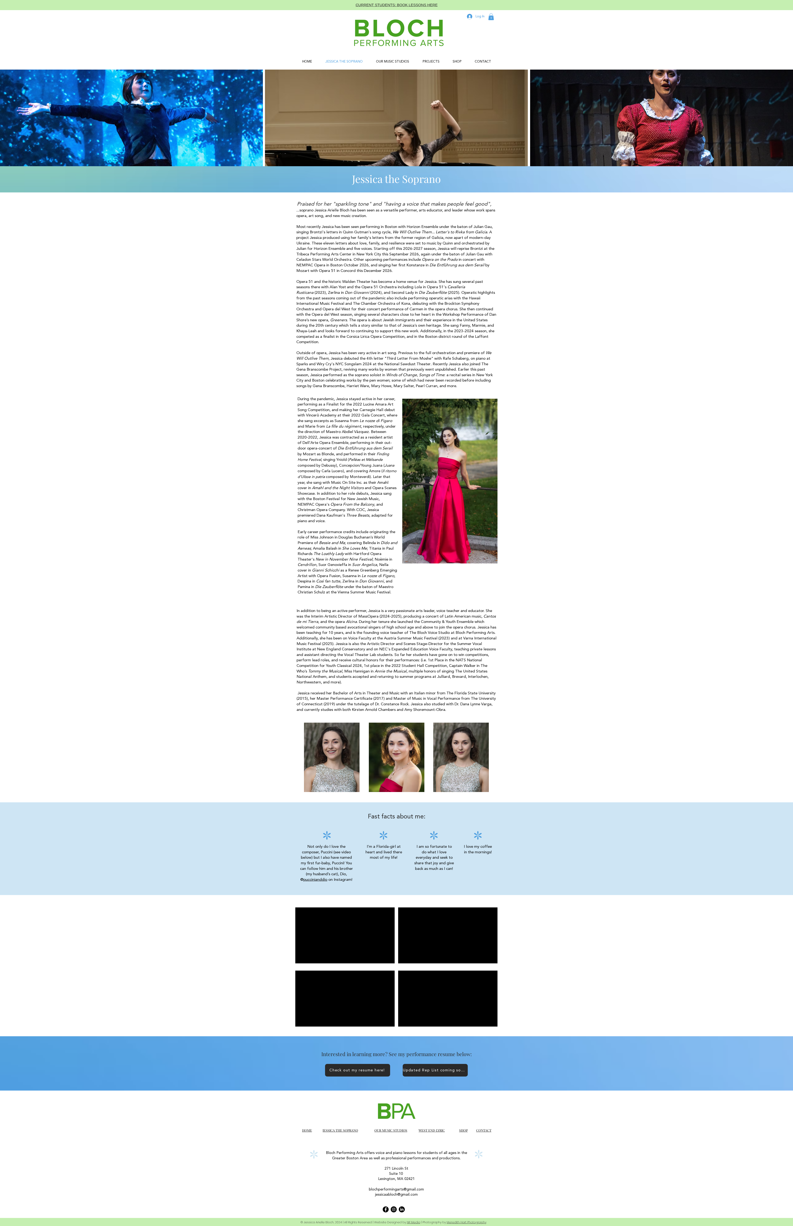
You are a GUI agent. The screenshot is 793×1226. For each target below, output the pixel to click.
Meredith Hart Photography (466, 1222)
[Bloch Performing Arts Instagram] (394, 1209)
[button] (491, 16)
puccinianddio (315, 880)
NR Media (413, 1222)
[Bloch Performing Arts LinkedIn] (402, 1209)
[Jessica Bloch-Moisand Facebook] (386, 1209)
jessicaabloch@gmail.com (396, 1194)
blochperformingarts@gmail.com (396, 1189)
